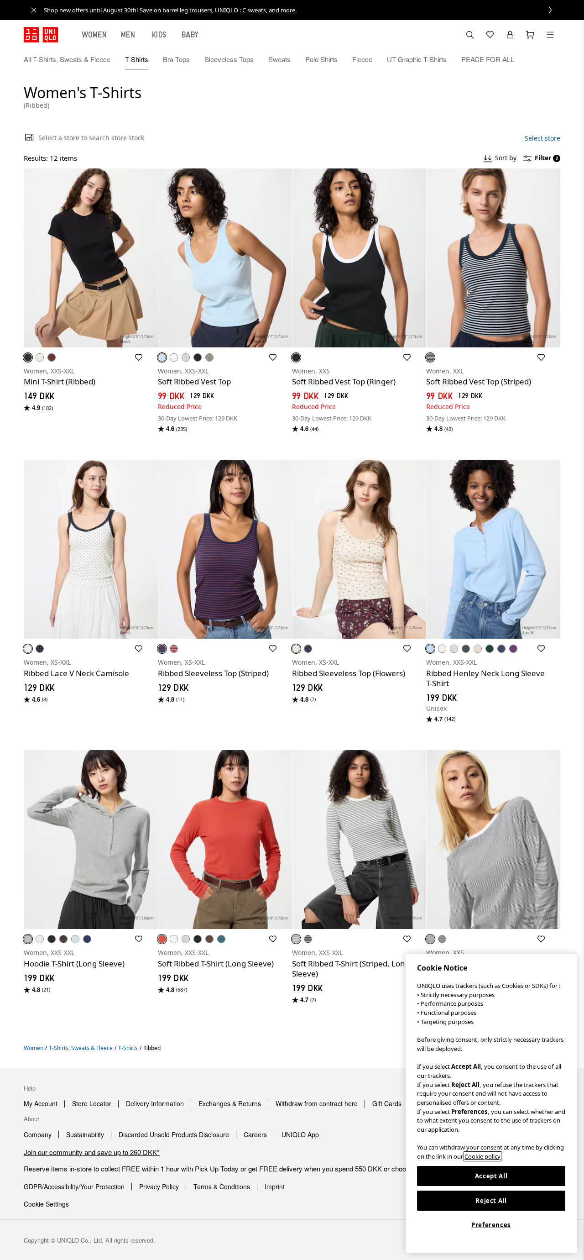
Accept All (491, 1176)
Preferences (491, 1225)
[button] (550, 59)
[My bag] (530, 35)
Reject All (491, 1201)
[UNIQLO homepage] (41, 35)
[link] (302, 10)
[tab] (94, 35)
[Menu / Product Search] (550, 35)
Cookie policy (482, 1156)
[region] (491, 1103)
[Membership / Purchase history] (510, 35)
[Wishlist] (490, 35)
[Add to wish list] (139, 357)
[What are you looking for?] (470, 35)
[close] (34, 10)
